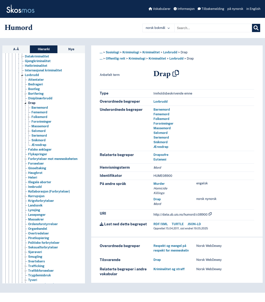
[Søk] (256, 28)
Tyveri (32, 280)
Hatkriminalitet (36, 66)
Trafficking (36, 266)
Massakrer (36, 219)
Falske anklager (40, 149)
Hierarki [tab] (44, 49)
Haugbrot (35, 173)
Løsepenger (37, 215)
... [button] (101, 52)
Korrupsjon (36, 196)
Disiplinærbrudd (40, 98)
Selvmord (38, 131)
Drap (32, 103)
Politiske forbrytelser (44, 243)
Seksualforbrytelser (43, 247)
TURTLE (178, 224)
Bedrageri (35, 84)
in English (253, 9)
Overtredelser (38, 233)
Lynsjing (34, 210)
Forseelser (36, 163)
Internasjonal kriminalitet (43, 70)
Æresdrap (38, 145)
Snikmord (38, 140)
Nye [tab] (71, 49)
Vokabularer (161, 9)
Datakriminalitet (37, 56)
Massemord (40, 126)
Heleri (32, 177)
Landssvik (35, 205)
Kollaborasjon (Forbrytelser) (49, 191)
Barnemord (39, 107)
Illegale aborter (39, 182)
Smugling (35, 257)
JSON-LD (194, 224)
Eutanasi (159, 159)
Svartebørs (36, 261)
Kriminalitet (151, 52)
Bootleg (34, 89)
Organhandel (37, 229)
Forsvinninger (41, 121)
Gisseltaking (37, 168)
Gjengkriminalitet (38, 61)
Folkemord (39, 117)
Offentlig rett (115, 58)
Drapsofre (160, 155)
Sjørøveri (35, 252)
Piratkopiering (38, 238)
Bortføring (36, 93)
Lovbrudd (32, 75)
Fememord (39, 112)
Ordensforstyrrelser (43, 224)
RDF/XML (160, 224)
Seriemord (39, 135)
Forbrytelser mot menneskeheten (52, 159)
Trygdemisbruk (39, 275)
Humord (19, 27)
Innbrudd (35, 187)
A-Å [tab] (16, 49)
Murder (159, 184)
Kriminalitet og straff (168, 269)
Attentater (36, 80)
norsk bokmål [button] (156, 28)
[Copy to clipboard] (175, 73)
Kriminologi (130, 52)
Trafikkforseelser (41, 270)
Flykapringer (37, 154)
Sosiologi (112, 52)
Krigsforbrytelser (41, 201)
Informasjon (186, 9)
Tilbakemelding (212, 9)
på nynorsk (235, 9)
